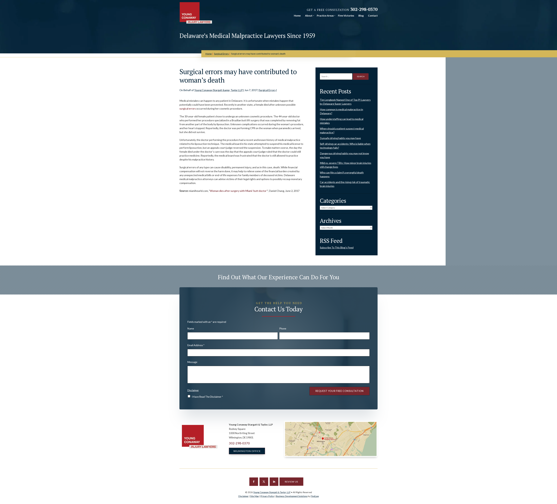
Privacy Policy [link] (267, 496)
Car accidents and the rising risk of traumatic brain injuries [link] (345, 184)
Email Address (195, 345)
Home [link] (297, 15)
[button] (253, 481)
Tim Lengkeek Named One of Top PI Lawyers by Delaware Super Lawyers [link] (345, 101)
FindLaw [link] (315, 496)
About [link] (308, 15)
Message (192, 362)
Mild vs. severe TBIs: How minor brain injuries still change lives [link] (345, 164)
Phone (282, 328)
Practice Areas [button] (325, 15)
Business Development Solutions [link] (292, 496)
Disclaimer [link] (243, 496)
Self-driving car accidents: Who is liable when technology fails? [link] (345, 145)
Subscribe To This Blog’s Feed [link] (336, 247)
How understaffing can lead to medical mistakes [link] (341, 120)
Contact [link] (373, 15)
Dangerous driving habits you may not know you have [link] (344, 155)
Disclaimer (193, 390)
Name (190, 328)
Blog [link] (361, 15)
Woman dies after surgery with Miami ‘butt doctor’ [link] (238, 190)
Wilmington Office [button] (247, 451)
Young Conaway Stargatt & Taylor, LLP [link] (272, 492)
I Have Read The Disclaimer (207, 396)
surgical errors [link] (187, 108)
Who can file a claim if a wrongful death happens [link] (342, 174)
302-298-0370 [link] (364, 9)
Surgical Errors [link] (267, 90)
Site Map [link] (254, 496)
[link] (195, 13)
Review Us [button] (291, 481)
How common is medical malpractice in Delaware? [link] (341, 111)
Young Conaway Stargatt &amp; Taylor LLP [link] (218, 90)
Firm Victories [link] (346, 15)
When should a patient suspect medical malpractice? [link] (342, 130)
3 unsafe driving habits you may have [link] (340, 138)
